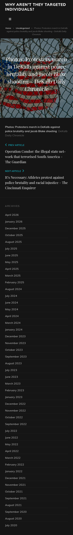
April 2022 (12, 451)
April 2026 (12, 214)
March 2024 (13, 322)
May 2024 (11, 309)
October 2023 (14, 349)
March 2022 (13, 457)
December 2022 (15, 403)
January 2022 (13, 471)
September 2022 (16, 424)
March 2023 (13, 383)
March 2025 (13, 275)
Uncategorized (23, 28)
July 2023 (11, 370)
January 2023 (13, 397)
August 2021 (13, 505)
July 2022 (11, 430)
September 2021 (16, 498)
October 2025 (14, 235)
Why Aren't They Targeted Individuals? (35, 7)
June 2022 (11, 437)
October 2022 (14, 417)
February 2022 (14, 464)
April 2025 (12, 268)
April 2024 (12, 316)
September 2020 (16, 511)
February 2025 (14, 282)
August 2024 (13, 289)
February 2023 (14, 390)
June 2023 (11, 376)
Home (8, 28)
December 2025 (15, 228)
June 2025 (11, 255)
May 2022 (11, 444)
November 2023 (15, 343)
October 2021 (14, 491)
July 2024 (11, 295)
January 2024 (13, 329)
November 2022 (15, 410)
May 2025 (11, 262)
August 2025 (13, 241)
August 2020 (13, 518)
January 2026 (13, 221)
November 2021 (15, 484)
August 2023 (13, 363)
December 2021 (15, 478)
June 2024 (11, 302)
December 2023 (15, 336)
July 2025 (11, 248)
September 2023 (16, 356)
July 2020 (11, 525)
